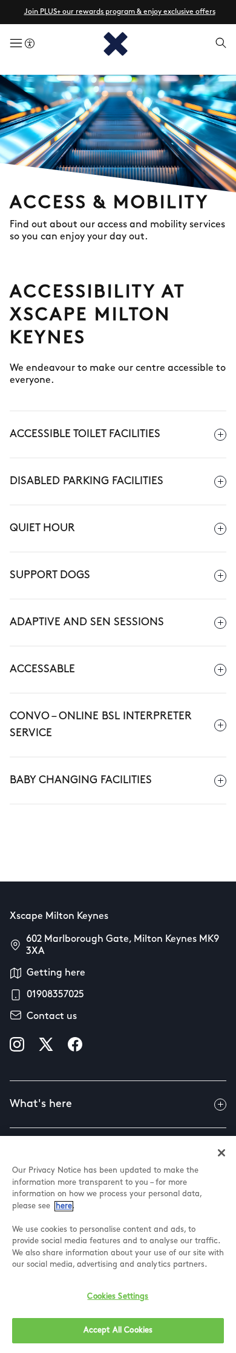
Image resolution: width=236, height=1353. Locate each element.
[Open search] (220, 44)
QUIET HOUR (42, 528)
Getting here (56, 973)
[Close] (221, 1153)
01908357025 (55, 995)
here (64, 1206)
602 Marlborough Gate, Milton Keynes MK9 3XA (122, 945)
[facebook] (75, 1044)
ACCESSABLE (42, 669)
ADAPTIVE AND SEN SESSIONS (87, 622)
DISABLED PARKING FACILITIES (86, 481)
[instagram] (17, 1044)
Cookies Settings (117, 1297)
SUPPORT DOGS (50, 575)
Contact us (52, 1016)
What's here (41, 1104)
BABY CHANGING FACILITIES (81, 780)
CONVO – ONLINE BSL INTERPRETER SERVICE (101, 725)
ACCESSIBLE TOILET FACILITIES (85, 434)
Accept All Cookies (118, 1330)
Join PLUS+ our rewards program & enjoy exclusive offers (119, 12)
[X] (46, 1044)
